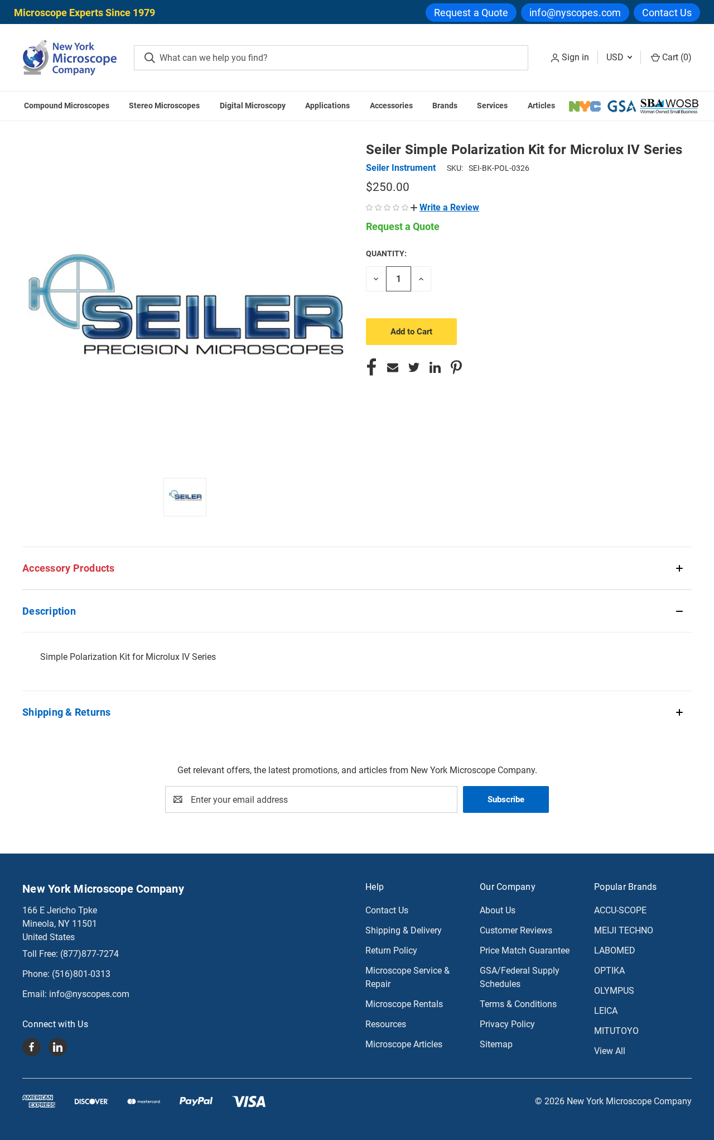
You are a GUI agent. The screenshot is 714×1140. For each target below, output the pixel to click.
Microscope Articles (403, 1044)
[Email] (392, 367)
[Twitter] (413, 367)
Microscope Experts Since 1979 (84, 12)
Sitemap (496, 1044)
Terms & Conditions (518, 1004)
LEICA (605, 1010)
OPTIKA (609, 970)
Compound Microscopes (66, 105)
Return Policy (391, 950)
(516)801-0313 (81, 974)
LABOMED (614, 950)
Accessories (391, 105)
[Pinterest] (456, 367)
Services (492, 105)
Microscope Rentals (404, 1004)
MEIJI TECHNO (623, 930)
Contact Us (667, 12)
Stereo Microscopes (164, 105)
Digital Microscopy (253, 105)
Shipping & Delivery (403, 930)
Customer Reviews (516, 930)
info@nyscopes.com (575, 12)
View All (609, 1051)
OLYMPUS (614, 990)
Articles (541, 105)
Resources (385, 1024)
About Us (497, 910)
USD (616, 57)
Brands (444, 105)
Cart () (676, 57)
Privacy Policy (507, 1024)
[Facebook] (371, 367)
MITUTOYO (616, 1031)
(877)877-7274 (89, 954)
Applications (327, 105)
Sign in (575, 57)
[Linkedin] (435, 367)
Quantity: (386, 253)
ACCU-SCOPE (620, 910)
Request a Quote (471, 12)
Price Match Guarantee (525, 950)
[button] (445, 207)
